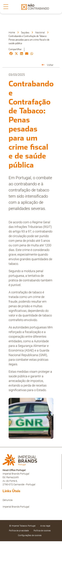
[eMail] (26, 53)
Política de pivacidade (19, 530)
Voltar (50, 65)
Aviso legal (45, 526)
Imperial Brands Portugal (16, 506)
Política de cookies (42, 530)
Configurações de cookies (30, 535)
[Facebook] (11, 53)
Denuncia (8, 500)
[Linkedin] (21, 53)
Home (12, 32)
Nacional (40, 32)
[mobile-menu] (5, 6)
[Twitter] (16, 53)
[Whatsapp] (32, 53)
